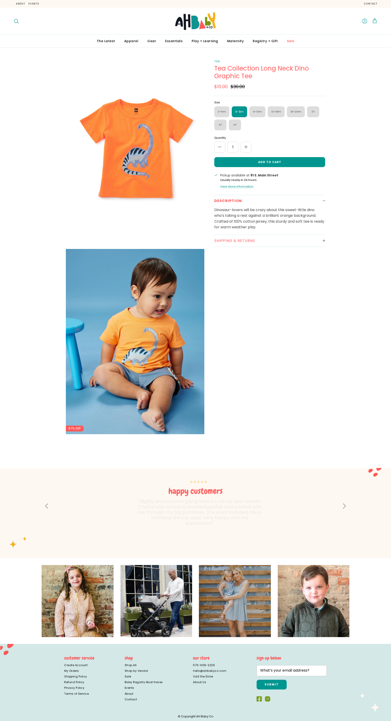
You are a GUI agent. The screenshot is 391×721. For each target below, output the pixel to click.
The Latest (106, 41)
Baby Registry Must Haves (144, 682)
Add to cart (269, 162)
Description (228, 200)
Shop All (131, 665)
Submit (272, 684)
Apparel (131, 41)
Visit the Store (203, 676)
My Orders (71, 671)
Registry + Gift (265, 41)
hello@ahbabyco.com (209, 671)
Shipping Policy (75, 676)
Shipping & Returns (234, 240)
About (20, 3)
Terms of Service (76, 694)
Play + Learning (205, 41)
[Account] (364, 21)
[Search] (16, 21)
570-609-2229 (204, 665)
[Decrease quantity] (219, 147)
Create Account (76, 665)
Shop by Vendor (136, 671)
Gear (151, 41)
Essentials (174, 41)
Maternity (235, 41)
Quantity (220, 138)
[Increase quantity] (246, 147)
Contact (370, 3)
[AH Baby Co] (195, 21)
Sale (290, 41)
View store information (236, 186)
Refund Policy (74, 682)
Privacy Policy (74, 688)
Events (34, 3)
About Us (199, 682)
